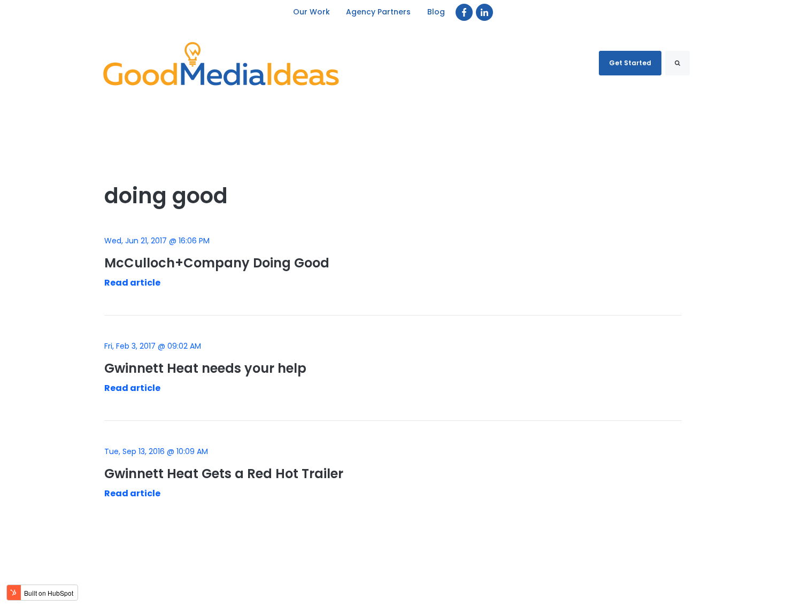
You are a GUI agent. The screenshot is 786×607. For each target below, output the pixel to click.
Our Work (311, 11)
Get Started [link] (630, 62)
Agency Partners (378, 11)
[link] (464, 12)
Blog (436, 11)
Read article (132, 282)
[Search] (677, 63)
